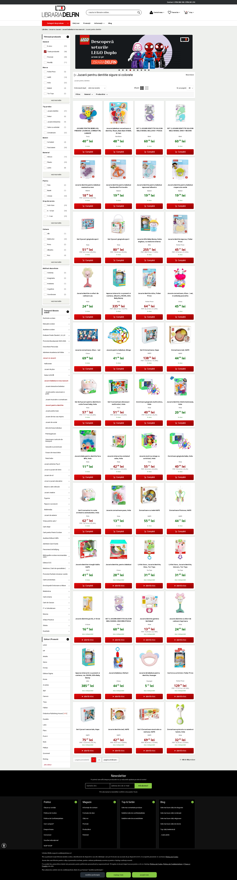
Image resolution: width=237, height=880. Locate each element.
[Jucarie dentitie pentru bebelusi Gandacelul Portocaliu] (118, 180)
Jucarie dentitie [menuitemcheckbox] (57, 111)
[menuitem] (56, 23)
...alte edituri (47, 765)
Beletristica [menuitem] (47, 591)
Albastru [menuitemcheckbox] (56, 250)
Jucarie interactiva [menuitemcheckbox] (56, 122)
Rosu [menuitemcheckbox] (56, 244)
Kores (45, 679)
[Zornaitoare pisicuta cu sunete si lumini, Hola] (180, 725)
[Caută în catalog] (139, 12)
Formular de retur (89, 813)
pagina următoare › (110, 760)
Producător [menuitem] (100, 94)
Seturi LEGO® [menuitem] (49, 375)
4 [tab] (130, 70)
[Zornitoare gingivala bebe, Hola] (180, 451)
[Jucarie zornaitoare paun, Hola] (118, 506)
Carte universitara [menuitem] (49, 580)
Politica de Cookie (172, 857)
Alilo (149, 245)
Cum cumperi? (49, 824)
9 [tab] (149, 70)
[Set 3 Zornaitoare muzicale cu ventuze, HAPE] (149, 725)
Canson (45, 696)
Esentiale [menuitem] (46, 631)
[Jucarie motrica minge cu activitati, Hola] (149, 451)
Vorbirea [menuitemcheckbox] (56, 273)
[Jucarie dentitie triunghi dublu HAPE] (88, 560)
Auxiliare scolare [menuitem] (49, 329)
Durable (46, 719)
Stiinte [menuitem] (45, 625)
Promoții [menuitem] (86, 23)
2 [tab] (123, 70)
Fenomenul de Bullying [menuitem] (51, 549)
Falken (45, 708)
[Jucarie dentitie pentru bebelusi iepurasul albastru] (149, 180)
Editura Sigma (48, 673)
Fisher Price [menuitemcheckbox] (56, 72)
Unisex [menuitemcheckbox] (57, 196)
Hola (87, 245)
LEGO (45, 645)
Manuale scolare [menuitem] (49, 324)
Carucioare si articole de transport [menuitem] (54, 440)
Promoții (86, 824)
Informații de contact (90, 807)
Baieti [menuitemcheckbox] (56, 190)
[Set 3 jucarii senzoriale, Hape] (88, 725)
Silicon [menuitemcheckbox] (57, 157)
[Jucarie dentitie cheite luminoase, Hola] (180, 397)
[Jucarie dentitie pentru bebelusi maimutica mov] (88, 180)
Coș (189, 12)
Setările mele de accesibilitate (132, 818)
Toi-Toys (149, 570)
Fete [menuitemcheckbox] (56, 185)
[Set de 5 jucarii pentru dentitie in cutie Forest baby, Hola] (88, 397)
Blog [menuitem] (110, 23)
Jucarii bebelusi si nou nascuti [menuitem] (56, 381)
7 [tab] (141, 70)
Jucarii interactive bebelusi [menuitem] (54, 386)
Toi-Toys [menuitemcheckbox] (56, 93)
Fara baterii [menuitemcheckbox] (57, 147)
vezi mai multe (56, 100)
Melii (149, 136)
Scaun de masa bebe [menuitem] (53, 452)
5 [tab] (134, 70)
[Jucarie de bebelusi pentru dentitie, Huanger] (149, 668)
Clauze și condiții (50, 807)
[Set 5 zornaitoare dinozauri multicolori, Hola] (118, 397)
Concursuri (47, 835)
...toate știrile (164, 835)
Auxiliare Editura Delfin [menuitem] (51, 538)
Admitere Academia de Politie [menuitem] (53, 352)
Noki (44, 742)
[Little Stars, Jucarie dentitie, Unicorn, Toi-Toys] (180, 560)
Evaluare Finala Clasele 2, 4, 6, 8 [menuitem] (54, 335)
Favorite (175, 12)
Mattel (88, 191)
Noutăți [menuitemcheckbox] (57, 62)
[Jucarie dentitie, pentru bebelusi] (118, 560)
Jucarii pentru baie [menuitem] (52, 411)
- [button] (68, 37)
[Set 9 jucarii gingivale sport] (118, 234)
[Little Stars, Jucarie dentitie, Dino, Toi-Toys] (149, 560)
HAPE (149, 353)
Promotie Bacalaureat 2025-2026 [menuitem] (54, 341)
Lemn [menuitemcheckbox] (56, 168)
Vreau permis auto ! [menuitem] (50, 521)
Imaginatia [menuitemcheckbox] (56, 278)
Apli (44, 691)
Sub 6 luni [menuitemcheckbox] (57, 205)
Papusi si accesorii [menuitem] (51, 504)
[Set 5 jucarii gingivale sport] (88, 234)
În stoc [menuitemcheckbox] (57, 46)
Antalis (45, 656)
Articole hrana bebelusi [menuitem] (53, 428)
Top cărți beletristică (167, 829)
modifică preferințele (92, 875)
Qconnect (46, 753)
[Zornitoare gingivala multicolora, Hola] (149, 397)
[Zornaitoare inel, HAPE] (180, 345)
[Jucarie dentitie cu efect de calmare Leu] (88, 289)
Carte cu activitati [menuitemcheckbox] (56, 127)
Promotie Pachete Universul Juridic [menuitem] (55, 574)
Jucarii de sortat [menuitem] (51, 422)
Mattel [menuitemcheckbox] (56, 88)
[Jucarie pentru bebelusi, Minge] (118, 345)
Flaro (45, 730)
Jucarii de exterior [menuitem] (50, 515)
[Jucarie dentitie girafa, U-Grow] (88, 614)
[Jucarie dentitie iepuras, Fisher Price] (180, 234)
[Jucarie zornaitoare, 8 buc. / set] (88, 345)
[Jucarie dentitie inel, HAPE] (118, 725)
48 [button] (189, 88)
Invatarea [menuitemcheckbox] (56, 284)
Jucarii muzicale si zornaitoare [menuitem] (56, 399)
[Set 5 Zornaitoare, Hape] (149, 345)
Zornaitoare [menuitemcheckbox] (57, 133)
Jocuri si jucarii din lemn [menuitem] (52, 470)
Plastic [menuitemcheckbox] (57, 162)
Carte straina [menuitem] (47, 597)
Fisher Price (180, 245)
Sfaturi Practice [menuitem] (48, 620)
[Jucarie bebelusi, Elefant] (118, 668)
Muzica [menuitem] (45, 614)
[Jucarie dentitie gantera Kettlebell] (149, 614)
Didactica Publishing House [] (55, 713)
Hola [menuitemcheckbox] (57, 83)
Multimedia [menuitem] (48, 510)
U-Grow (87, 624)
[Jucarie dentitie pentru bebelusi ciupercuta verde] (180, 180)
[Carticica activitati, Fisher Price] (180, 668)
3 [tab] (126, 70)
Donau (45, 668)
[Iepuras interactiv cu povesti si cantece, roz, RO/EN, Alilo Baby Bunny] (88, 668)
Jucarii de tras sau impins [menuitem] (54, 417)
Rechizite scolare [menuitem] (49, 318)
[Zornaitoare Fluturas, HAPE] (180, 506)
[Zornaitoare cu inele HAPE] (149, 506)
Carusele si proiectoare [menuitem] (53, 447)
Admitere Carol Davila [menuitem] (50, 544)
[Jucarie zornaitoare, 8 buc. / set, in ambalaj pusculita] (180, 289)
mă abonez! (143, 786)
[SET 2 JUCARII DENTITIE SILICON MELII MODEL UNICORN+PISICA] (118, 614)
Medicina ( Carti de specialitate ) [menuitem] (54, 568)
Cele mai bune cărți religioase (170, 818)
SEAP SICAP (48, 846)
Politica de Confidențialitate (172, 864)
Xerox (45, 662)
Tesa (45, 702)
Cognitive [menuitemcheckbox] (56, 289)
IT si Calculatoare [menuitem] (49, 608)
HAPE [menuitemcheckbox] (57, 77)
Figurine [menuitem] (47, 498)
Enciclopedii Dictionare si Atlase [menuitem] (54, 585)
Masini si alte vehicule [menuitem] (52, 487)
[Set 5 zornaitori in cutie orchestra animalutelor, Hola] (88, 506)
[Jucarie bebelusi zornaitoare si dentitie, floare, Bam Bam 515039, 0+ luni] (118, 124)
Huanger (149, 681)
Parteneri (86, 835)
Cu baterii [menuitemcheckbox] (56, 142)
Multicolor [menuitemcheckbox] (57, 239)
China (180, 301)
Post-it (45, 736)
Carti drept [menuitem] (46, 527)
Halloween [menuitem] (48, 364)
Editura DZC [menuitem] (47, 563)
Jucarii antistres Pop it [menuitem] (52, 464)
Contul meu (158, 12)
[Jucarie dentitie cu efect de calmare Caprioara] (180, 614)
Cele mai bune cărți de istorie (170, 824)
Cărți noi (85, 818)
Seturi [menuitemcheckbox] (56, 116)
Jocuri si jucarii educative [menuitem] (53, 481)
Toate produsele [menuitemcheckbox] (57, 51)
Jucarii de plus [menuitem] (49, 369)
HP (44, 651)
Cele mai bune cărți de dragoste (171, 807)
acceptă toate (144, 875)
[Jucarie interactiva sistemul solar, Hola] (118, 451)
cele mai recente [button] (94, 88)
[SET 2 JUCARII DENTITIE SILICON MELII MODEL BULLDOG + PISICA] (149, 124)
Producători (87, 829)
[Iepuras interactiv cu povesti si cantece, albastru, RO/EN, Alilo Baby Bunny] (118, 289)
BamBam (118, 136)
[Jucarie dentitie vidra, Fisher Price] (149, 289)
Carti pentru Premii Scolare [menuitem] (52, 532)
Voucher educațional (51, 840)
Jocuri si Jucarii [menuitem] (49, 358)
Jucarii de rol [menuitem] (48, 475)
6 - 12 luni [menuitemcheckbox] (57, 211)
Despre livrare (48, 829)
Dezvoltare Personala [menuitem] (50, 347)
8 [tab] (145, 70)
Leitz (44, 725)
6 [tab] (137, 70)
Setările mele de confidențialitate (133, 813)
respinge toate (118, 875)
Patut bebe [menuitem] (49, 458)
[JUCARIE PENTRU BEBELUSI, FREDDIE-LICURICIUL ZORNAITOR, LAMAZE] (88, 124)
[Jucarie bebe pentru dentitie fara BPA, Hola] (88, 451)
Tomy (87, 136)
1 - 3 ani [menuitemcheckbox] (57, 216)
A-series (46, 685)
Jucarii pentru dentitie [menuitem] (54, 405)
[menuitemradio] (147, 88)
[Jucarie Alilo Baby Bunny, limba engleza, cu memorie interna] (149, 234)
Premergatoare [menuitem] (50, 434)
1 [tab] (119, 70)
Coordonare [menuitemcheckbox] (56, 294)
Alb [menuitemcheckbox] (56, 234)
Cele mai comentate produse (131, 807)
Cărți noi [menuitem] (75, 23)
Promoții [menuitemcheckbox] (57, 57)
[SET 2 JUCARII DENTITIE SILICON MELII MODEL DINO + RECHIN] (180, 124)
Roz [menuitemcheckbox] (56, 255)
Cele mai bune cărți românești (170, 813)
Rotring (45, 759)
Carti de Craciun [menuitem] (48, 603)
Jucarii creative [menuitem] (49, 492)
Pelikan (45, 748)
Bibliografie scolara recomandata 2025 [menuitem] (55, 556)
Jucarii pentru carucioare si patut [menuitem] (55, 393)
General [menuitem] (87, 94)
